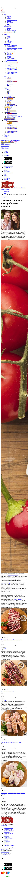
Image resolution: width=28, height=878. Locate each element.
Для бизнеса (7, 841)
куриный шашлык (17, 599)
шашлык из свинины (13, 575)
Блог (5, 193)
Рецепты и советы (8, 172)
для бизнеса (7, 178)
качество (6, 152)
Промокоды (7, 837)
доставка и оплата (8, 166)
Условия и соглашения (9, 845)
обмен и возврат (8, 167)
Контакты (6, 836)
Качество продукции (9, 830)
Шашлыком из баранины (7, 583)
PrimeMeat (6, 191)
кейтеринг (6, 176)
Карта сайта (4, 825)
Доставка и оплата (8, 828)
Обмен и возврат (8, 829)
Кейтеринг (6, 844)
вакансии (6, 179)
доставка (6, 151)
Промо (5, 141)
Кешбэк (14, 141)
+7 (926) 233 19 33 (5, 854)
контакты (6, 154)
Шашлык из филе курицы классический (11, 742)
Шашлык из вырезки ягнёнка (8, 691)
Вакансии (6, 842)
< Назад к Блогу (5, 196)
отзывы (5, 175)
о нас (5, 174)
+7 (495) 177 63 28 (5, 849)
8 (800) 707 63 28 (5, 146)
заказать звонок (5, 148)
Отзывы (6, 840)
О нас (5, 834)
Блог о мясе (6, 155)
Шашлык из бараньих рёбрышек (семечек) (11, 640)
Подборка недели (8, 838)
